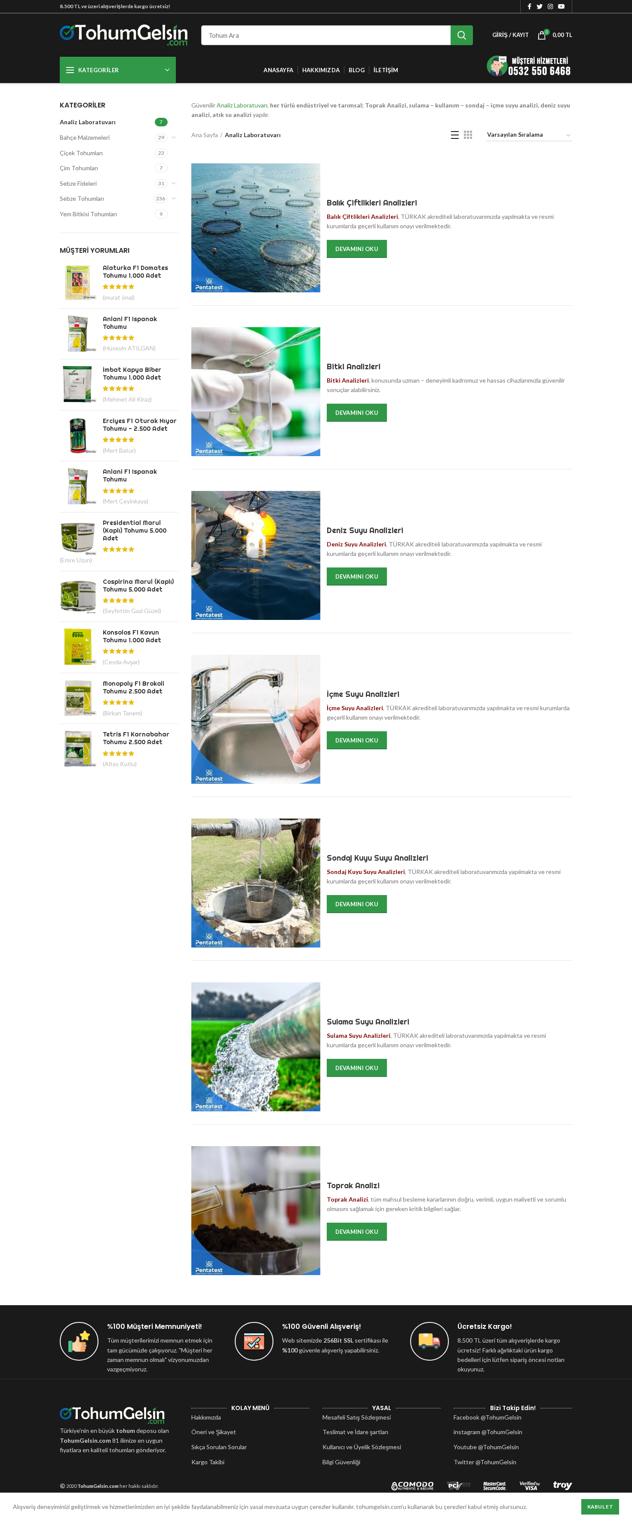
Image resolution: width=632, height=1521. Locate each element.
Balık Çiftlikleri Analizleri (372, 203)
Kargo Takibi (207, 1462)
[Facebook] (529, 6)
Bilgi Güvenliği (341, 1462)
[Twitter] (539, 6)
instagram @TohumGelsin (488, 1431)
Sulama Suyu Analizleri (368, 1022)
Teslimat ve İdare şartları (355, 1431)
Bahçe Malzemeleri (85, 137)
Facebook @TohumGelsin (488, 1417)
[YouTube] (561, 6)
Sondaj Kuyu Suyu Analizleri (377, 858)
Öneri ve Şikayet (213, 1431)
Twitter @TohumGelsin (485, 1462)
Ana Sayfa (204, 134)
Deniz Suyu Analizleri (365, 530)
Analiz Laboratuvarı (88, 122)
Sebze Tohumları (82, 198)
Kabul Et (600, 1506)
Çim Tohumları (79, 168)
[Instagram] (550, 6)
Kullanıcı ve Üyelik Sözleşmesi (361, 1446)
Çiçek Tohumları (81, 152)
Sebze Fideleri (78, 183)
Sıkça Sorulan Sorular (219, 1446)
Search (462, 35)
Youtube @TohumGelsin (486, 1446)
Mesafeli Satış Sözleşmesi (356, 1417)
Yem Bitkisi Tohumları (88, 214)
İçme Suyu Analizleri (363, 694)
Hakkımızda (206, 1417)
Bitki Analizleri (353, 366)
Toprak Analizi (353, 1185)
